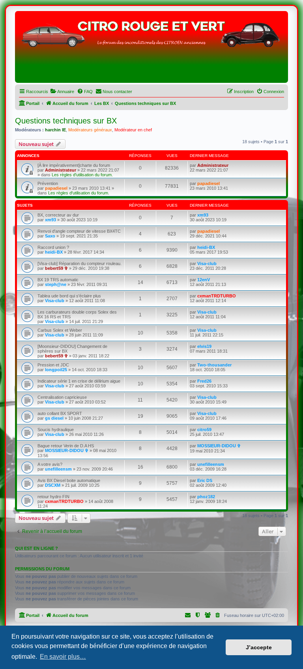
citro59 (204, 429)
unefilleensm (58, 469)
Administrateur (60, 170)
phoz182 (206, 496)
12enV (203, 279)
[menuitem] (62, 91)
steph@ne (55, 284)
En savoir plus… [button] (63, 656)
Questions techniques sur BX (66, 120)
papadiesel (56, 188)
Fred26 (204, 381)
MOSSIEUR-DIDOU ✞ (66, 450)
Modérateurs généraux (90, 129)
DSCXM (52, 485)
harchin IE (55, 129)
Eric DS (204, 480)
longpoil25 (56, 369)
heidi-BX (54, 252)
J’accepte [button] (259, 647)
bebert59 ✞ (56, 268)
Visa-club (207, 263)
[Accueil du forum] (151, 49)
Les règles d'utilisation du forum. (82, 174)
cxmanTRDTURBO (216, 295)
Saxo (50, 236)
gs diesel (54, 418)
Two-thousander (214, 365)
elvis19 (204, 346)
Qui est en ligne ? (36, 548)
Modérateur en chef (133, 129)
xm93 (50, 219)
